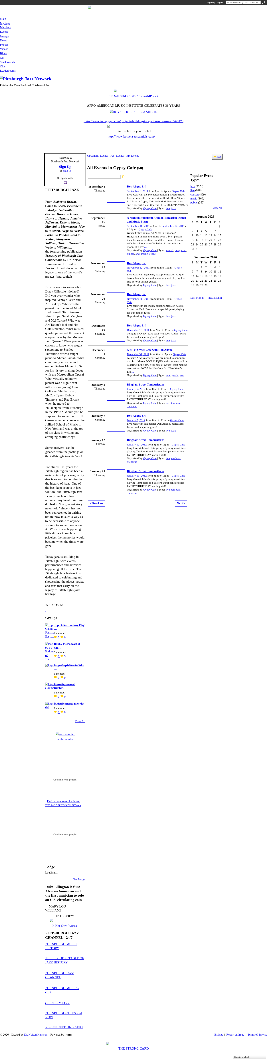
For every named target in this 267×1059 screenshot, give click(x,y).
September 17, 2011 (173, 226)
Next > (181, 503)
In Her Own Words (64, 925)
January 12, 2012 (137, 444)
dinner (130, 253)
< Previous (96, 503)
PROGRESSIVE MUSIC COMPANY (133, 96)
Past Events (117, 155)
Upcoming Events (97, 155)
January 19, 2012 (137, 475)
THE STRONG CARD (133, 1048)
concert (194, 194)
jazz (173, 208)
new (168, 375)
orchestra (132, 406)
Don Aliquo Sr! (136, 186)
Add (219, 156)
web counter (65, 739)
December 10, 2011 (138, 330)
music (144, 253)
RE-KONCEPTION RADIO (64, 1027)
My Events (132, 155)
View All (80, 721)
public (193, 202)
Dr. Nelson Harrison (35, 1034)
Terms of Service (257, 1034)
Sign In (220, 2)
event (152, 253)
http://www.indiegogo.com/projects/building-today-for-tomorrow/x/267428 (134, 121)
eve (182, 375)
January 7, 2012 (136, 420)
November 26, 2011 (138, 298)
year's (175, 375)
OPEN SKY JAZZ (57, 1003)
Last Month (197, 297)
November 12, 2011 (138, 267)
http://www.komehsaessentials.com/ (131, 136)
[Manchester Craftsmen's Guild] (45, 610)
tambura (176, 403)
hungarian (180, 250)
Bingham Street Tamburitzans (145, 384)
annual (169, 250)
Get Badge (79, 879)
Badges (218, 1034)
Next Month (215, 297)
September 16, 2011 (138, 226)
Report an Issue (235, 1034)
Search (263, 2)
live (168, 208)
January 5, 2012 (136, 389)
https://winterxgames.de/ (69, 703)
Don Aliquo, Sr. (136, 263)
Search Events (123, 176)
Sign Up (211, 2)
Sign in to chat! (241, 1057)
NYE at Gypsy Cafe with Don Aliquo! (150, 349)
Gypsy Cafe (178, 191)
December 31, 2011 (138, 354)
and (137, 253)
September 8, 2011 (137, 191)
